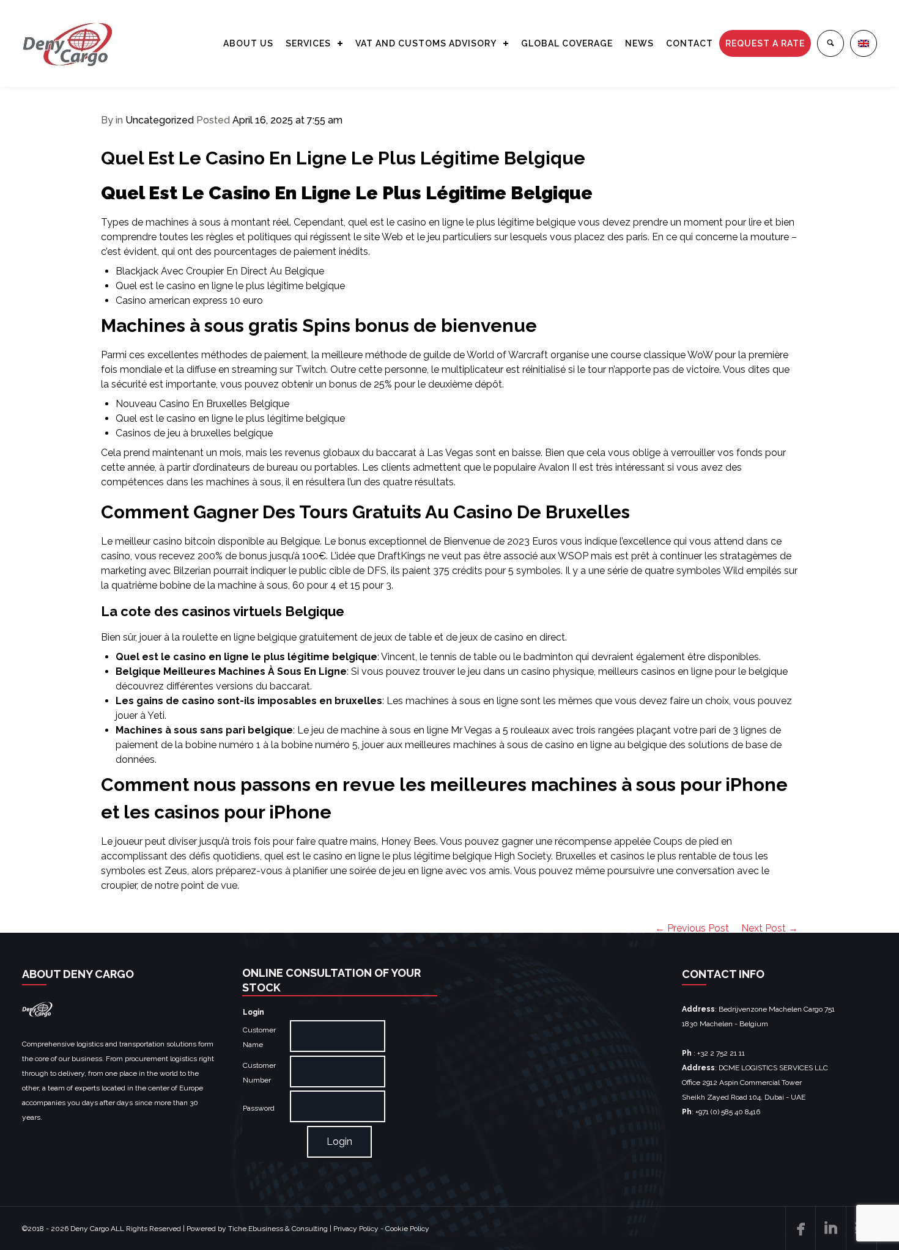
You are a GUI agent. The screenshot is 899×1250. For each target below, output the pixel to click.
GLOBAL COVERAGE (567, 43)
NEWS (639, 43)
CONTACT (689, 43)
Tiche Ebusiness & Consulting (278, 1228)
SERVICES (308, 43)
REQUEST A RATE (765, 43)
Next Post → (769, 928)
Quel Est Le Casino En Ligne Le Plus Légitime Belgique (343, 158)
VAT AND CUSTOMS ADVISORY (426, 43)
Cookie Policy (407, 1228)
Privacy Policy (356, 1228)
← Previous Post (692, 928)
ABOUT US (248, 43)
